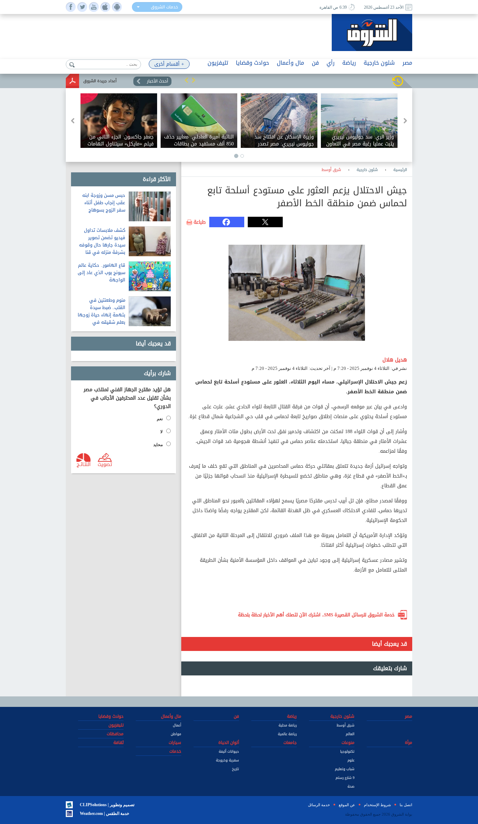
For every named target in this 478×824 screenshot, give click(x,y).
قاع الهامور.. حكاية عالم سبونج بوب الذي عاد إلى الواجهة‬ (101, 272)
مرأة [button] (408, 742)
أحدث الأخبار (157, 81)
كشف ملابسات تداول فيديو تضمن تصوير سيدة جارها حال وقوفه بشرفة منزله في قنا (102, 241)
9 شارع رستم (345, 777)
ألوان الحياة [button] (228, 742)
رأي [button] (330, 62)
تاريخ (235, 769)
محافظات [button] (115, 734)
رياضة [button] (349, 62)
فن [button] (315, 62)
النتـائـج (84, 464)
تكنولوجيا (347, 751)
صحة (350, 786)
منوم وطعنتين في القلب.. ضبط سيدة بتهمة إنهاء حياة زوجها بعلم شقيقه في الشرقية (101, 315)
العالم (350, 734)
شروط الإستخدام (377, 805)
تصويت (105, 464)
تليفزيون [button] (218, 62)
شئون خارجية (367, 170)
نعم (160, 418)
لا (161, 431)
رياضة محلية (288, 725)
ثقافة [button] (118, 742)
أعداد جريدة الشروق (100, 81)
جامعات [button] (290, 742)
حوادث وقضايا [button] (252, 62)
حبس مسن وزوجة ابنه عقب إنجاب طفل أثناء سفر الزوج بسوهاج (103, 202)
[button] (186, 80)
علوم (350, 760)
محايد (158, 444)
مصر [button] (407, 62)
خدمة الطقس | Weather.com (104, 813)
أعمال (177, 725)
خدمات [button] (175, 751)
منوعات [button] (348, 742)
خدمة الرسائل (319, 805)
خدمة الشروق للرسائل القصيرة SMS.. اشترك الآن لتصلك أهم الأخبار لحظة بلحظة (316, 614)
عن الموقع (347, 805)
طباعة (200, 222)
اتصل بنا (406, 805)
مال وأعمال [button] (290, 62)
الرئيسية (400, 170)
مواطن (176, 734)
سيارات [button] (175, 742)
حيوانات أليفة (229, 751)
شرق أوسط (331, 170)
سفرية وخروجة (227, 760)
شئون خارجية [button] (379, 62)
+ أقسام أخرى (169, 64)
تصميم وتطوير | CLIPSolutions (107, 804)
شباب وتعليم (344, 769)
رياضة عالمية (287, 734)
